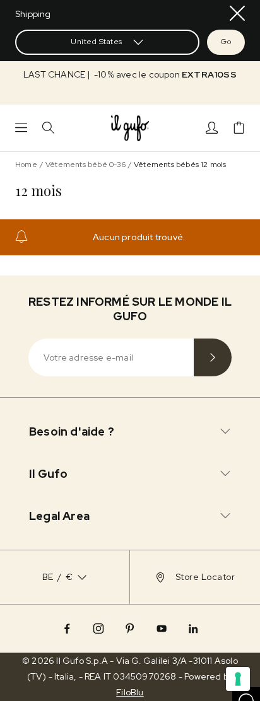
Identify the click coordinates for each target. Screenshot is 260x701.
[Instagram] (98, 628)
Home (26, 164)
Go (226, 42)
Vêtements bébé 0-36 (85, 164)
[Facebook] (67, 628)
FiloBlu (129, 692)
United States (96, 42)
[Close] (237, 13)
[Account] (212, 128)
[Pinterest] (130, 628)
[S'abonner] (213, 357)
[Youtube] (161, 628)
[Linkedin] (193, 628)
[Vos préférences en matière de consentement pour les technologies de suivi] (238, 679)
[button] (130, 75)
